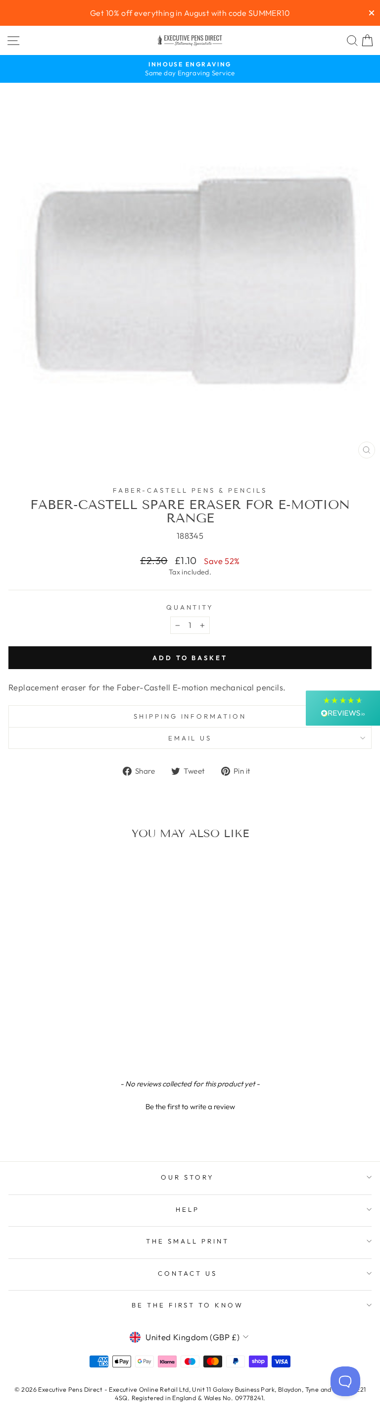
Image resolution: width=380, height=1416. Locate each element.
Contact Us (187, 1273)
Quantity (190, 607)
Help (187, 1209)
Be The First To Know (188, 1305)
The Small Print (187, 1241)
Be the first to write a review (190, 1106)
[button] (190, 1105)
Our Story (187, 1177)
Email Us (190, 738)
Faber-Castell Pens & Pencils (190, 490)
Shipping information (190, 716)
